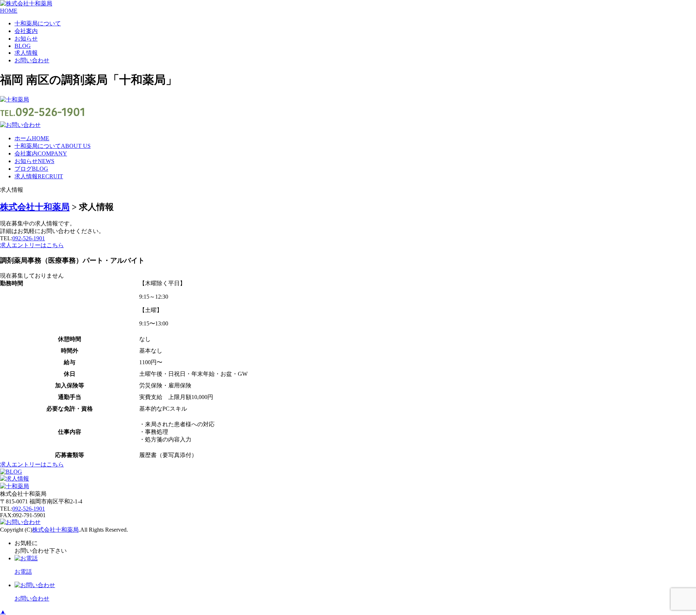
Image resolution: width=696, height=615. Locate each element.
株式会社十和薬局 (55, 530)
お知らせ (26, 39)
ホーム (31, 138)
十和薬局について (37, 23)
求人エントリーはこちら (32, 245)
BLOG (22, 46)
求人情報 (26, 53)
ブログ (31, 169)
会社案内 (26, 31)
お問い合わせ (31, 60)
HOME (8, 11)
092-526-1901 (28, 238)
